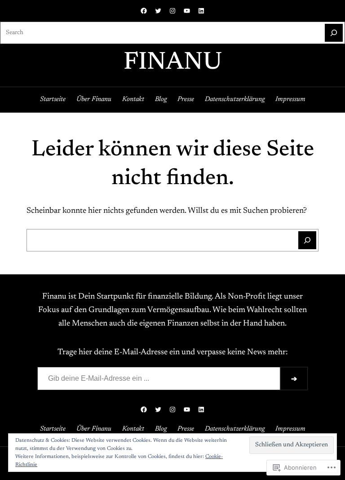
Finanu (173, 63)
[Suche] (307, 240)
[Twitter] (158, 10)
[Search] (334, 33)
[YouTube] (186, 10)
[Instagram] (172, 10)
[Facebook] (143, 10)
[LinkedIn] (201, 10)
